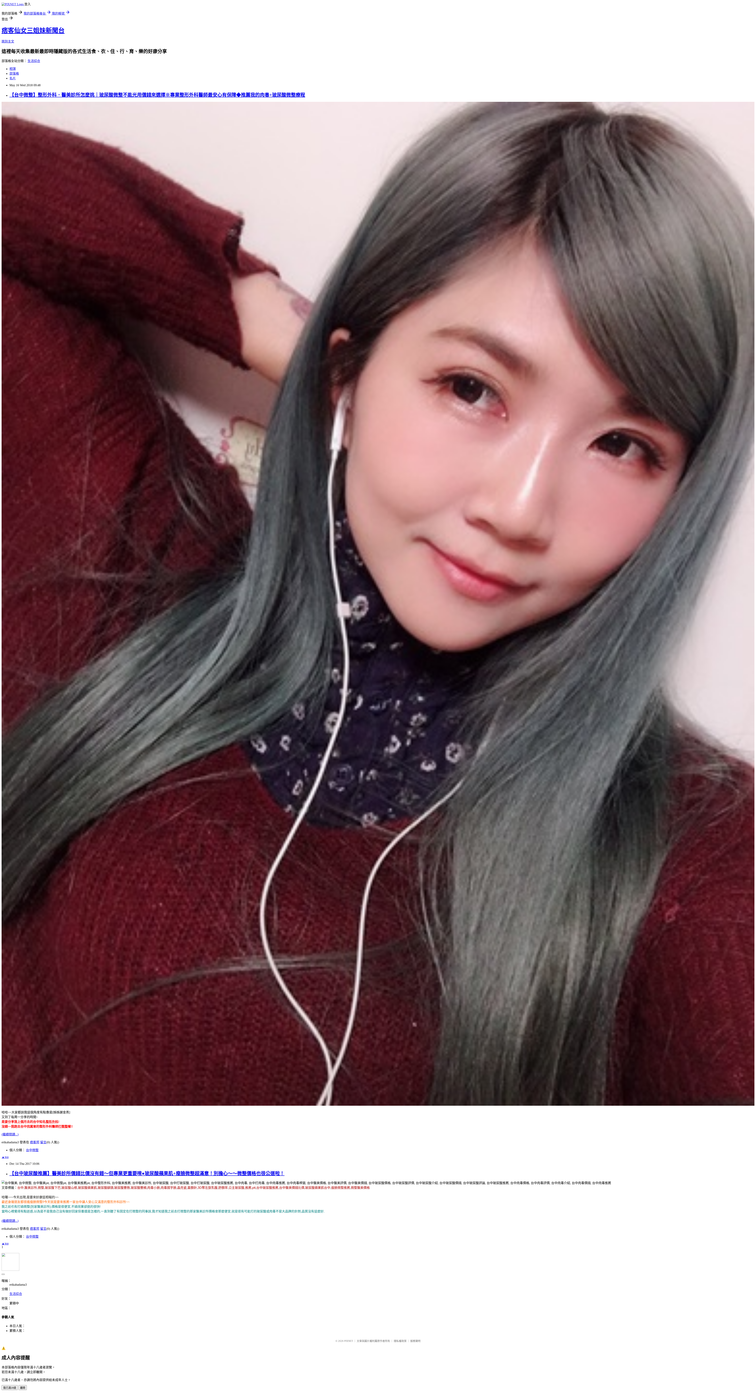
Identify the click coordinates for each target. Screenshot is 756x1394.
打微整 (63, 1126)
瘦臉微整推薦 (340, 1187)
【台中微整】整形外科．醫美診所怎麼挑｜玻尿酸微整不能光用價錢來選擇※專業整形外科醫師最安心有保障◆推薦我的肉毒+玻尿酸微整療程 (157, 94)
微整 (41, 1187)
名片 (12, 78)
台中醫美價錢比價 (291, 1187)
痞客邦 (34, 1142)
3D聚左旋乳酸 (208, 1187)
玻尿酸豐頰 (138, 1187)
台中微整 (32, 1150)
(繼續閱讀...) (10, 1134)
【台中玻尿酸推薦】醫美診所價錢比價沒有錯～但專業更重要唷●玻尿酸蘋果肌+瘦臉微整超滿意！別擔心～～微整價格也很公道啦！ (146, 1173)
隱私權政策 (400, 1340)
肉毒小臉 (153, 1187)
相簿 (12, 68)
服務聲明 (415, 1340)
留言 (43, 1142)
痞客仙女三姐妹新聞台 (33, 30)
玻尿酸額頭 (105, 1187)
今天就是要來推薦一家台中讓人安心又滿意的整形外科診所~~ (87, 1202)
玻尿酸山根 (69, 1187)
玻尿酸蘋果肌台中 (317, 1187)
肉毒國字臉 (168, 1187)
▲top (5, 1157)
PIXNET (348, 1340)
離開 (22, 1387)
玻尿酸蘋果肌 (87, 1187)
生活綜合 (34, 61)
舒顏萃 (223, 1187)
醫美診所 (30, 1187)
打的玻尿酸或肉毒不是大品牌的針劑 (275, 1211)
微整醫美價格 (360, 1187)
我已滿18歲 (9, 1387)
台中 (20, 1187)
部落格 (14, 73)
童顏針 (192, 1187)
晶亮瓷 (182, 1187)
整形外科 (52, 1121)
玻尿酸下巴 (53, 1187)
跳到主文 (8, 41)
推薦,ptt (250, 1187)
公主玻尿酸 (236, 1187)
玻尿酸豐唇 (122, 1187)
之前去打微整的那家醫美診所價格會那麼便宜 (199, 1211)
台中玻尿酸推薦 (267, 1187)
